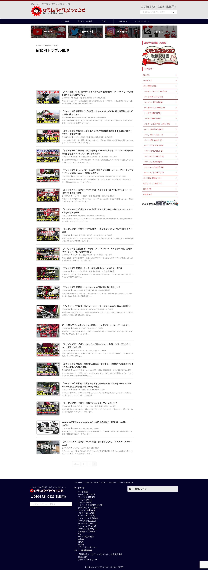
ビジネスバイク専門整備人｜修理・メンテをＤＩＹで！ (48, 487)
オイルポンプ (87, 370)
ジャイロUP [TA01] (86, 494)
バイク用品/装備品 (86, 536)
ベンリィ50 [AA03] (86, 513)
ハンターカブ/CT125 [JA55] (90, 505)
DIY (79, 534)
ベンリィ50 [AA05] (86, 515)
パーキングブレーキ (92, 176)
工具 (97, 309)
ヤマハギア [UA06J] (87, 521)
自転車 (81, 542)
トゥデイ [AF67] (85, 502)
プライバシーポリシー (142, 21)
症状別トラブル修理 (85, 21)
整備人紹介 (123, 21)
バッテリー (77, 448)
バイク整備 (65, 21)
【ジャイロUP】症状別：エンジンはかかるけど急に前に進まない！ (91, 287)
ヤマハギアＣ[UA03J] (87, 523)
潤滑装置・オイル (97, 157)
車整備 (81, 539)
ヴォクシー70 (77, 309)
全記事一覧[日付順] (80, 98)
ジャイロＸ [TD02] (86, 497)
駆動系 (103, 117)
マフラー (77, 137)
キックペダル (77, 271)
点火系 (89, 390)
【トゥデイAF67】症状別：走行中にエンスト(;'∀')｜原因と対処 (89, 403)
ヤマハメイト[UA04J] (87, 529)
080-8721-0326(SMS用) (159, 7)
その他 (104, 21)
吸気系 (89, 157)
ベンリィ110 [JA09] (86, 510)
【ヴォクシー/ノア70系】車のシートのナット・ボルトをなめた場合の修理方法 (96, 306)
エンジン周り (77, 370)
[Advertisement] (84, 72)
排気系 (96, 137)
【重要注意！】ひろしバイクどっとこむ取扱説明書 (100, 554)
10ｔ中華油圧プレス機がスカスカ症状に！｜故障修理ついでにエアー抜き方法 (96, 325)
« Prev (76, 464)
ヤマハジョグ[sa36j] (87, 526)
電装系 (103, 98)
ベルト (75, 290)
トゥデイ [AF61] (85, 499)
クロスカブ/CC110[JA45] (89, 507)
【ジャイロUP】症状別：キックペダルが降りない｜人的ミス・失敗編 (92, 268)
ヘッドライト (77, 196)
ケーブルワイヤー (79, 176)
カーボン (76, 350)
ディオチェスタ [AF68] (88, 518)
